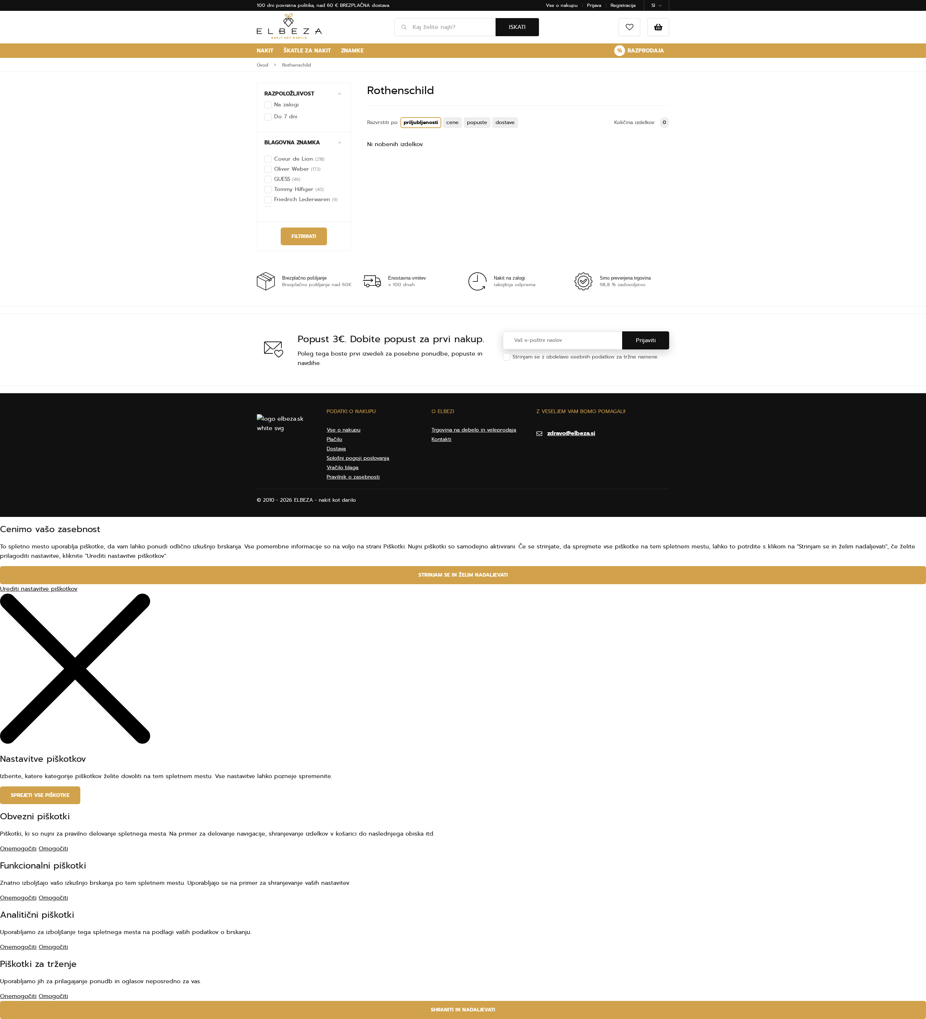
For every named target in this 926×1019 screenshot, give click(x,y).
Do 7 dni (285, 116)
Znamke (352, 51)
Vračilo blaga (342, 467)
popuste (477, 122)
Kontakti (441, 439)
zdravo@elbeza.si (571, 433)
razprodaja (640, 50)
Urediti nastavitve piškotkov (38, 589)
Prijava (594, 5)
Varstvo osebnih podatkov (545, 364)
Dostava (336, 449)
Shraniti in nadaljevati (463, 1010)
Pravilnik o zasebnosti (353, 477)
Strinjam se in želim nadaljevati (463, 575)
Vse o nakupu (562, 5)
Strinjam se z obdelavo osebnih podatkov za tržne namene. (586, 360)
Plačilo (334, 439)
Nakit (265, 51)
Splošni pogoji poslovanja (358, 458)
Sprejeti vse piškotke (40, 795)
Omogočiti (53, 848)
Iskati (517, 27)
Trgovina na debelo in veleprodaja (474, 430)
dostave (505, 122)
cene (452, 122)
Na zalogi (286, 105)
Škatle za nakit (307, 51)
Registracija (623, 5)
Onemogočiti (18, 848)
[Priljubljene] (629, 27)
